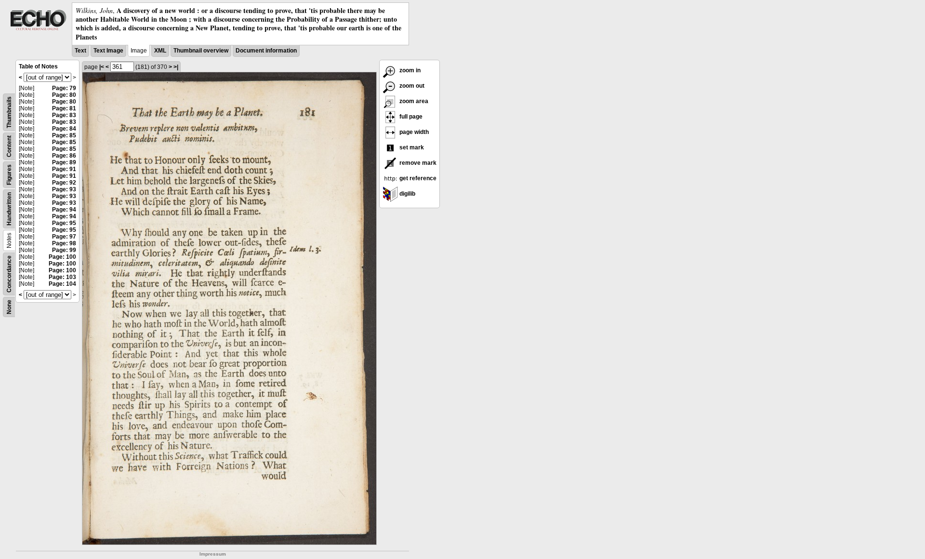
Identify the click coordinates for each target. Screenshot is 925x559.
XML (160, 50)
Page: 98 (64, 243)
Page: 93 (64, 189)
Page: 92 (64, 182)
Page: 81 (64, 108)
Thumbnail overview (200, 50)
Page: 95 (64, 223)
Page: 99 (64, 250)
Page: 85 (64, 135)
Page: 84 (64, 128)
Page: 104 (62, 283)
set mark (411, 147)
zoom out (411, 85)
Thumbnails (9, 112)
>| (175, 67)
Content (9, 146)
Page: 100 (62, 256)
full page (410, 116)
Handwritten (9, 209)
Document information (266, 50)
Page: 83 (64, 115)
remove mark (417, 163)
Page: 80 (64, 95)
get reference (417, 178)
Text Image (108, 50)
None (9, 307)
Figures (9, 174)
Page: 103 (62, 277)
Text (80, 50)
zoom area (413, 101)
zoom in (409, 70)
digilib (406, 193)
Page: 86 (64, 155)
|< (101, 67)
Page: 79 (64, 88)
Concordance (9, 274)
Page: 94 (64, 209)
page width (413, 132)
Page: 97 (64, 236)
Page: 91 (64, 169)
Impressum (212, 554)
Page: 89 (64, 162)
